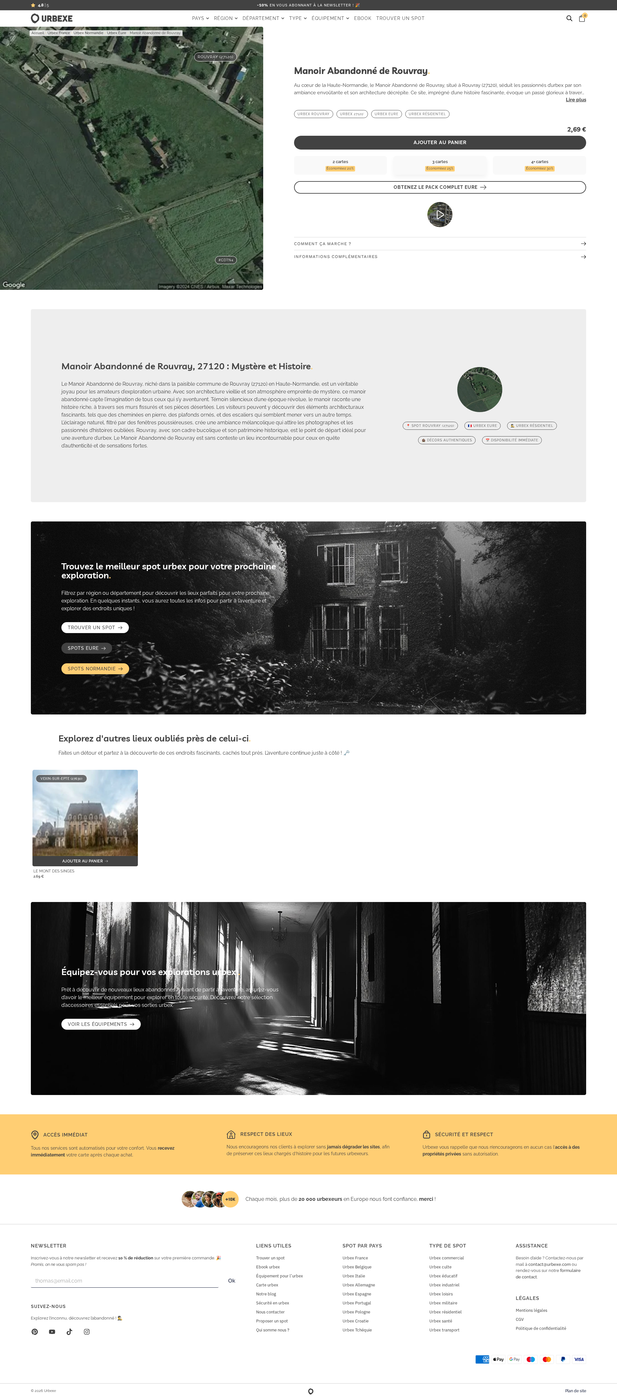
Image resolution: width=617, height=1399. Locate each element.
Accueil (37, 33)
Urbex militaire (443, 1303)
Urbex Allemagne (359, 1285)
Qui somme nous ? (272, 1330)
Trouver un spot (270, 1258)
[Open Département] (282, 18)
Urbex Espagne (357, 1294)
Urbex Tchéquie (357, 1330)
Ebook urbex (268, 1267)
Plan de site (575, 1391)
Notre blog (266, 1294)
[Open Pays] (207, 18)
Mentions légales (531, 1310)
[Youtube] (52, 1332)
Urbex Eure (116, 33)
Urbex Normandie (88, 33)
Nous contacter (270, 1312)
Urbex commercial (446, 1258)
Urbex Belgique (357, 1267)
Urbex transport (444, 1330)
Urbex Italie (354, 1276)
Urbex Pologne (356, 1312)
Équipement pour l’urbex (279, 1276)
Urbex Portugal (357, 1303)
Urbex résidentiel (445, 1312)
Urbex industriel (444, 1285)
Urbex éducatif (443, 1276)
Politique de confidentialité (541, 1328)
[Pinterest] (35, 1332)
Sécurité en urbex (272, 1303)
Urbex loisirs (441, 1294)
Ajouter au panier (440, 142)
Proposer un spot (272, 1321)
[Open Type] (305, 18)
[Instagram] (87, 1332)
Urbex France (59, 33)
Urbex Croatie (356, 1321)
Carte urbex (267, 1285)
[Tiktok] (69, 1332)
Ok (231, 1280)
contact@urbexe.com (549, 1264)
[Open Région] (236, 18)
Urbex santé (440, 1321)
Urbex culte (440, 1267)
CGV (520, 1319)
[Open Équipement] (347, 18)
